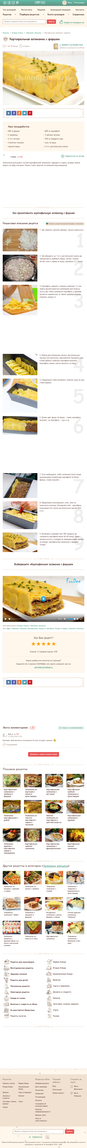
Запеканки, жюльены (38, 626)
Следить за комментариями (72, 728)
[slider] (32, 619)
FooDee (13, 157)
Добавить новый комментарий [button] (43, 754)
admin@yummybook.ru (43, 667)
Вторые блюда (22, 626)
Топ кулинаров (9, 10)
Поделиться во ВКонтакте (8, 113)
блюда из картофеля (46, 629)
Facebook (14, 113)
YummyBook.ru (40, 2)
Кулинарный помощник (60, 10)
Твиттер (24, 113)
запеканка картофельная (29, 629)
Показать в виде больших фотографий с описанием (66, 224)
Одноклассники (19, 113)
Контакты (80, 10)
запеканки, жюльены (76, 629)
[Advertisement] (43, 185)
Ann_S (10, 734)
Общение (41, 10)
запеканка (15, 629)
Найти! (51, 22)
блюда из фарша (61, 629)
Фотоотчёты (26, 10)
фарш (9, 629)
